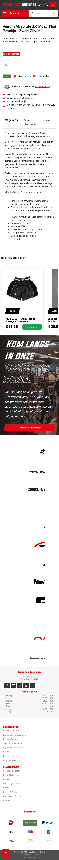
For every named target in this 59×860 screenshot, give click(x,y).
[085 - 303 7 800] (7, 686)
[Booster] (39, 468)
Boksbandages (9, 752)
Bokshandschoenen (11, 731)
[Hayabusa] (39, 505)
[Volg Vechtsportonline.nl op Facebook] (32, 685)
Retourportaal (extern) (12, 796)
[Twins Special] (39, 542)
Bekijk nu (32, 327)
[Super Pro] (39, 579)
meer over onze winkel (30, 427)
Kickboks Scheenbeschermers (15, 735)
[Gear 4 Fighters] (39, 598)
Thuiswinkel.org (42, 86)
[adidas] (39, 560)
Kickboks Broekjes (10, 739)
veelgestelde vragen (11, 771)
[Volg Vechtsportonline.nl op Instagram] (26, 685)
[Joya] (39, 449)
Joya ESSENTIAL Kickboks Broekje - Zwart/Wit (20, 320)
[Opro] (39, 635)
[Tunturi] (39, 616)
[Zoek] (55, 13)
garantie (6, 779)
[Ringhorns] (39, 653)
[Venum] (39, 486)
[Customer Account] (46, 4)
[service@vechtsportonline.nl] (13, 686)
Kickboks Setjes (9, 760)
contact (6, 801)
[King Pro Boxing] (39, 523)
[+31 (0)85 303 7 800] (39, 5)
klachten (7, 788)
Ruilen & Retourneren (11, 775)
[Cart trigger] (53, 4)
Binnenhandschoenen (12, 756)
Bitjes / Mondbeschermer (13, 748)
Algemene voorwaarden (29, 855)
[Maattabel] (6, 65)
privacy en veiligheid (11, 792)
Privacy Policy (29, 858)
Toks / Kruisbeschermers (13, 743)
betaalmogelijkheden (11, 784)
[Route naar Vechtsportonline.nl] (19, 685)
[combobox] (43, 13)
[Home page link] (19, 4)
